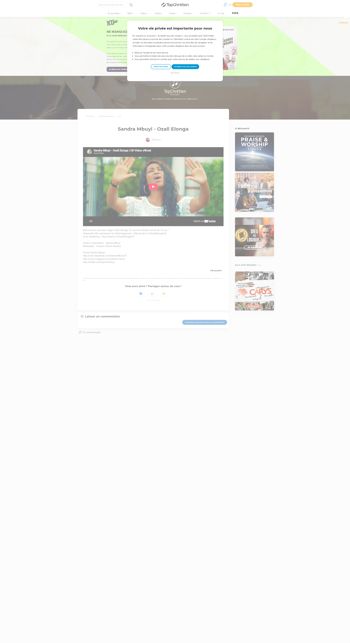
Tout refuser (175, 73)
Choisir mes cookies (160, 66)
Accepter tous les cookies (185, 66)
